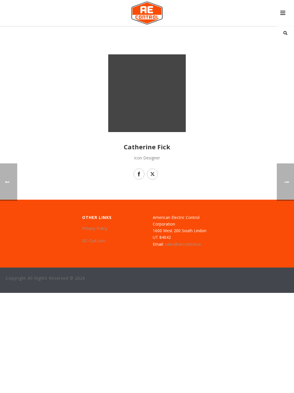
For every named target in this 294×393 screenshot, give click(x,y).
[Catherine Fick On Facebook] (139, 174)
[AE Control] (147, 13)
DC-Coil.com (93, 240)
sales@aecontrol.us (183, 244)
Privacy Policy (94, 228)
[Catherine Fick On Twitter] (152, 174)
